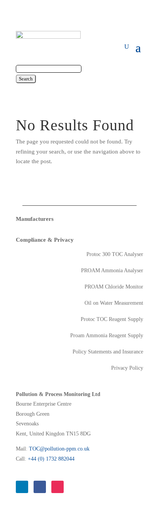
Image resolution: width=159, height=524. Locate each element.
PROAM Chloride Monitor (114, 287)
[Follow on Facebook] (40, 487)
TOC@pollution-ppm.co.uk (59, 449)
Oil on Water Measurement (114, 303)
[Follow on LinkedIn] (22, 487)
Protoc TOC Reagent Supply (112, 319)
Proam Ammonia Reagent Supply (106, 335)
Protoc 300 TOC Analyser (114, 254)
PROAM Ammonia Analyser (112, 270)
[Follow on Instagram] (57, 487)
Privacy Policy (127, 368)
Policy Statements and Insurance (108, 352)
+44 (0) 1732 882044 (51, 459)
